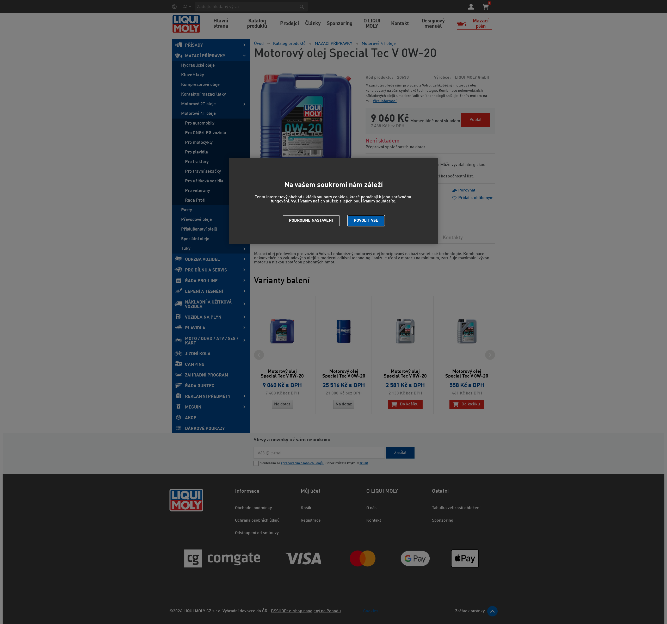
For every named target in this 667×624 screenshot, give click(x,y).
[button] (366, 220)
